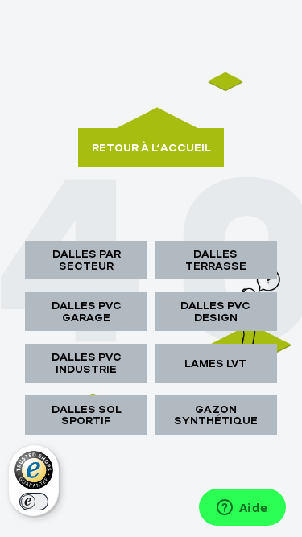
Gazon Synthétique (216, 415)
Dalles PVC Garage (87, 311)
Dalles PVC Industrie (87, 362)
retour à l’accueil (151, 147)
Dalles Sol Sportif (87, 415)
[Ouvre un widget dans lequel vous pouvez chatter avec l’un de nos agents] (242, 509)
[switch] (33, 501)
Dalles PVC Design (215, 311)
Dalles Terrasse (215, 259)
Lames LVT (215, 363)
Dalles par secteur (86, 259)
